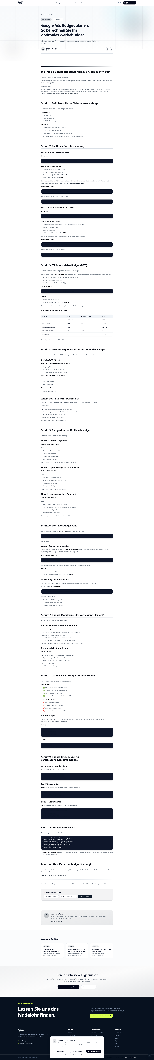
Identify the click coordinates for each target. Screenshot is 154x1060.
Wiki (116, 1043)
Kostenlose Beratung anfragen (68, 987)
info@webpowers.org (25, 1041)
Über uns (83, 3)
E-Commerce (70, 1032)
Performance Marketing (67, 896)
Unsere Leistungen (88, 987)
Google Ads (94, 1035)
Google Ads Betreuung (48, 94)
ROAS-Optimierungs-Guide (76, 183)
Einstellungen (79, 1051)
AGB (122, 1057)
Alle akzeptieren (95, 1051)
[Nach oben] (149, 1055)
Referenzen (68, 3)
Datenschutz (116, 1057)
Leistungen (58, 3)
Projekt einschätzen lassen (100, 1016)
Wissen (76, 3)
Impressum (109, 1057)
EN (121, 3)
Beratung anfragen (84, 896)
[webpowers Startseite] (20, 2)
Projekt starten (128, 3)
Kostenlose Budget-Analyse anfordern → (53, 875)
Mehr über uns (55, 921)
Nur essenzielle (61, 1051)
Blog (116, 1041)
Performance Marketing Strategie (68, 94)
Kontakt (117, 1046)
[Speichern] (111, 49)
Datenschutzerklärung (86, 1054)
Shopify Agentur (71, 1035)
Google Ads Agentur (50, 896)
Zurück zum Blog (48, 14)
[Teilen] (107, 49)
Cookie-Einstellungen (130, 1057)
